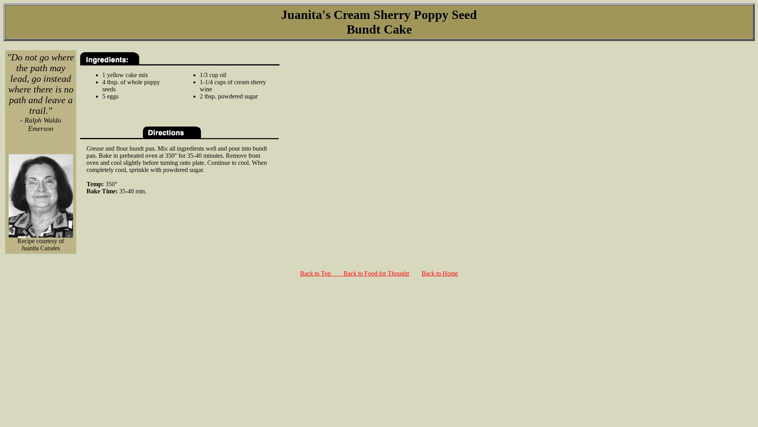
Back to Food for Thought (376, 273)
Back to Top (321, 273)
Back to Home (440, 273)
